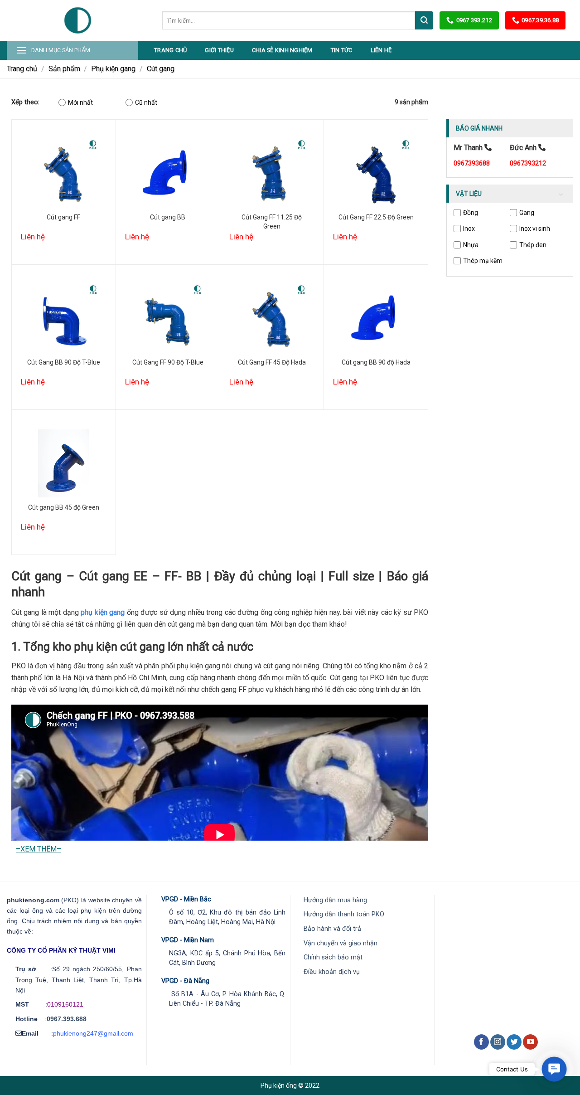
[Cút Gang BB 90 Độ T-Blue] (64, 318)
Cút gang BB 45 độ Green (63, 507)
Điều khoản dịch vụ (332, 972)
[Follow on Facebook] (481, 1042)
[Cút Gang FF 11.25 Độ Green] (272, 173)
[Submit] (424, 20)
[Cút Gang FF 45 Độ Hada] (272, 318)
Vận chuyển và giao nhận (340, 943)
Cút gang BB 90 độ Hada (376, 362)
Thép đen (532, 244)
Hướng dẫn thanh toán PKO (344, 914)
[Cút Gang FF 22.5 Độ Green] (376, 173)
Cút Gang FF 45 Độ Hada (272, 362)
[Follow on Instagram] (497, 1042)
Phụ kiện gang (113, 68)
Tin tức (342, 50)
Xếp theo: (25, 102)
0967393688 (472, 163)
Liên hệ (381, 50)
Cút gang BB (167, 217)
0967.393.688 (67, 1018)
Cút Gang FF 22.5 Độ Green (376, 217)
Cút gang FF (63, 217)
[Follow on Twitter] (514, 1042)
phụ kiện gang (103, 612)
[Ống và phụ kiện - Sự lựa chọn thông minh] (78, 20)
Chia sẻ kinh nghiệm (282, 50)
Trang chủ (170, 50)
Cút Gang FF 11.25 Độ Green (272, 222)
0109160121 (65, 1004)
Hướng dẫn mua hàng (335, 900)
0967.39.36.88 (540, 20)
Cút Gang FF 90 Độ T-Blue (167, 362)
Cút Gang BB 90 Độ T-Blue (63, 362)
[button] (554, 1069)
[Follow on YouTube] (530, 1042)
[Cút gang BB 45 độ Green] (64, 463)
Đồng (470, 212)
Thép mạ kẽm (483, 260)
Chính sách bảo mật (333, 957)
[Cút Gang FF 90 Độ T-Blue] (168, 318)
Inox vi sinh (534, 228)
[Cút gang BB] (168, 173)
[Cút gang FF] (64, 173)
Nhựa (470, 244)
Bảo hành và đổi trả (332, 929)
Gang (526, 212)
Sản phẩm (64, 68)
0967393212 (528, 163)
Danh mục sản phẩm (60, 50)
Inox (469, 228)
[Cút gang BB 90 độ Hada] (376, 318)
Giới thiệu (219, 50)
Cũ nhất (146, 102)
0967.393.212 (474, 20)
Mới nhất (80, 102)
